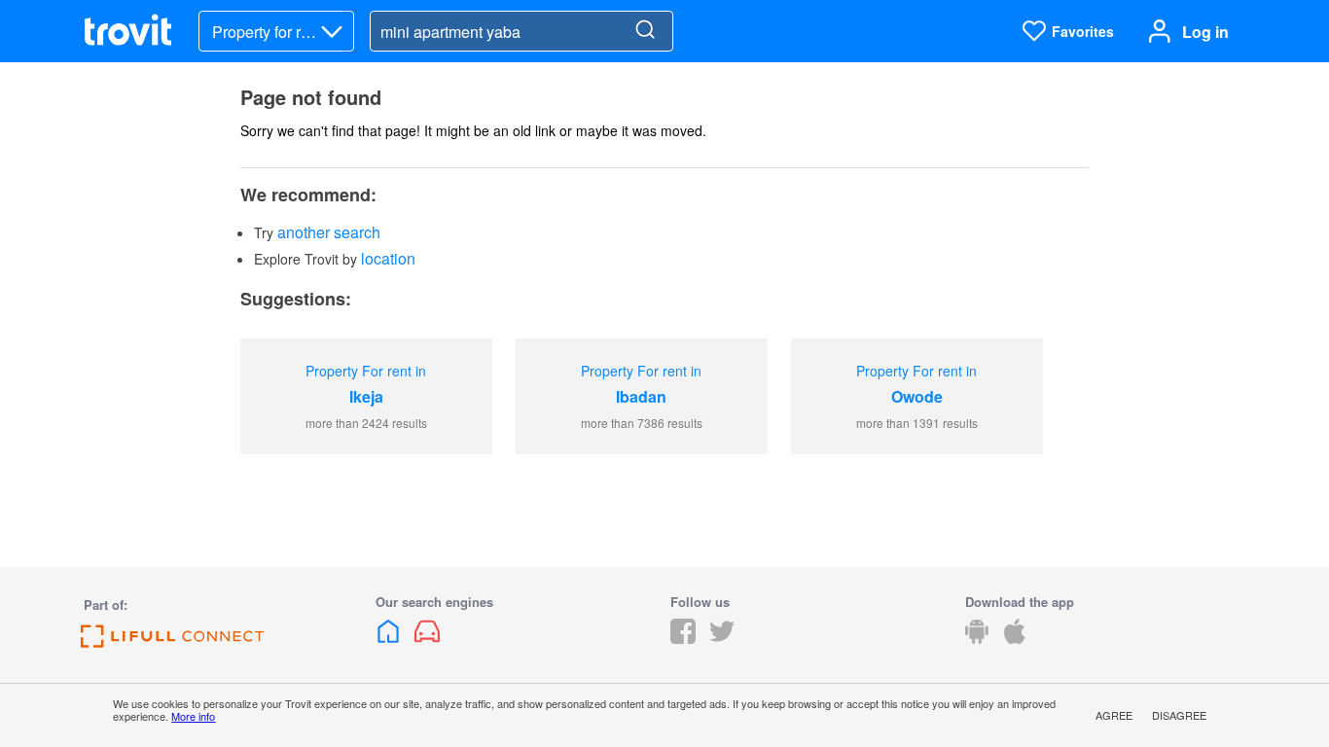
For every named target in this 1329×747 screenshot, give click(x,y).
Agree (1114, 715)
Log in (1205, 31)
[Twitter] (722, 637)
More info (193, 716)
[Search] (645, 31)
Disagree (1179, 715)
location (388, 258)
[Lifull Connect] (172, 641)
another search (328, 232)
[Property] (390, 637)
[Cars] (427, 637)
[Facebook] (683, 637)
